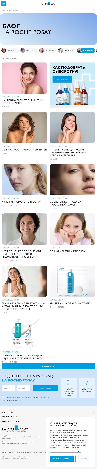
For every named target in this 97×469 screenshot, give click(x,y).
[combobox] (48, 10)
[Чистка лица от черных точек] (72, 281)
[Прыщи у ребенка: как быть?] (72, 229)
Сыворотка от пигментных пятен (24, 149)
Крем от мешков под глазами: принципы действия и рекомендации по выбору (21, 254)
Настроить (83, 459)
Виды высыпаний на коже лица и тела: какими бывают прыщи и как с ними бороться (23, 306)
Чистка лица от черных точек (70, 303)
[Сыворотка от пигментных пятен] (24, 127)
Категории (7, 412)
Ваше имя (7, 388)
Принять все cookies (61, 459)
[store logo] (48, 3)
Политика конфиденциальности (11, 400)
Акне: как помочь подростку (21, 202)
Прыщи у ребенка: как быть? (68, 251)
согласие (11, 397)
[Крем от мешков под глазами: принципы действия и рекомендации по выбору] (24, 229)
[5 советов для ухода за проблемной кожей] (72, 179)
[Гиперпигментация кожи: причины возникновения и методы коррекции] (72, 127)
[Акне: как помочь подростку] (24, 179)
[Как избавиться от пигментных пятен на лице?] (24, 78)
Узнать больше (10, 417)
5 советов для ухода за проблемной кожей (65, 203)
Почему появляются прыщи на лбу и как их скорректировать (23, 357)
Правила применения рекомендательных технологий (14, 443)
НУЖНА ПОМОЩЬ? (10, 421)
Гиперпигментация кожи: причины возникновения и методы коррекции (68, 152)
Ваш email (22, 388)
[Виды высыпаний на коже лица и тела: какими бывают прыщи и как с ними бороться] (24, 281)
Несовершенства (10, 97)
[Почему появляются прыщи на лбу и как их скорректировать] (24, 333)
